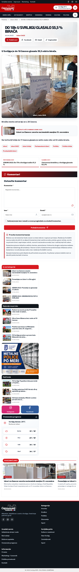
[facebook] (3, 519)
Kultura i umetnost (47, 532)
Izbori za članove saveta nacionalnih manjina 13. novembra (29, 481)
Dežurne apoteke (8, 539)
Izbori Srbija (27, 146)
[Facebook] (68, 2)
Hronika (48, 15)
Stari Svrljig (45, 536)
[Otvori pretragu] (75, 15)
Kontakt (32, 2)
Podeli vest (13, 40)
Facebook (27, 40)
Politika (66, 15)
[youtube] (12, 519)
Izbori (5, 146)
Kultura (57, 15)
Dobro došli (7, 15)
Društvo (29, 15)
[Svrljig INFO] (8, 7)
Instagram (10, 412)
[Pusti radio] (75, 7)
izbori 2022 (15, 146)
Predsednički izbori (10, 151)
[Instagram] (72, 2)
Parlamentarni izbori (42, 146)
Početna (4, 19)
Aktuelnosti (18, 15)
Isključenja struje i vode (10, 532)
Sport (43, 523)
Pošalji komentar (38, 228)
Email (40, 40)
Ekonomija (38, 15)
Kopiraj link (52, 40)
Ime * (6, 210)
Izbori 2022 (14, 19)
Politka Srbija (67, 146)
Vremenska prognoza (9, 543)
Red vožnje (5, 536)
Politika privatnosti (8, 559)
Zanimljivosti (46, 539)
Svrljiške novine (7, 2)
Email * (43, 210)
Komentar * (8, 185)
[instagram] (7, 519)
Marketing (25, 2)
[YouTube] (76, 2)
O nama (4, 552)
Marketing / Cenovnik (9, 555)
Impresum (17, 2)
